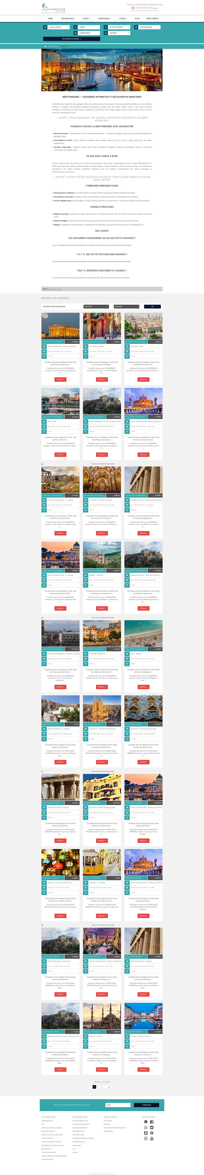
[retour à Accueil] (45, 46)
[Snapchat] (146, 1132)
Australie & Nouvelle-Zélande (51, 1128)
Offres (122, 19)
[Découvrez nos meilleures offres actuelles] (102, 464)
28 (109, 1087)
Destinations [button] (67, 19)
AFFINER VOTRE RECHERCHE (54, 306)
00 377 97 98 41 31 (143, 8)
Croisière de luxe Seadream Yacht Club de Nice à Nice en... (60, 438)
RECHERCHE (70, 39)
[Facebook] (151, 1122)
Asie (42, 1124)
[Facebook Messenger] (146, 1121)
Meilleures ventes (79, 1131)
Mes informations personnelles (115, 1128)
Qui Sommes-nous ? (79, 1142)
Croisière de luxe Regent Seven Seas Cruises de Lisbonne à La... (102, 899)
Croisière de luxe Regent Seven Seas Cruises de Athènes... (60, 746)
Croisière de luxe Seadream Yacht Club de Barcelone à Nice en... (143, 363)
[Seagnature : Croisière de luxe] (70, 7)
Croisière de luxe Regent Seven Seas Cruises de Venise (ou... (102, 978)
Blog (137, 19)
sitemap (75, 1152)
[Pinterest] (151, 1133)
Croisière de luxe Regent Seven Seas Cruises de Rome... (143, 824)
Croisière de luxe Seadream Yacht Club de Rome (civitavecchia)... (143, 438)
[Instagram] (146, 1138)
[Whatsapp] (146, 1127)
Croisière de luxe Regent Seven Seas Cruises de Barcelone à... (102, 746)
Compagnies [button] (104, 19)
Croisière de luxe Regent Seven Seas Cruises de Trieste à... (143, 1053)
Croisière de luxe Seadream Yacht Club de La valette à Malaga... (102, 363)
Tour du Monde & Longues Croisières (54, 1156)
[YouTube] (151, 1138)
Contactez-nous (78, 1135)
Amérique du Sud (47, 1121)
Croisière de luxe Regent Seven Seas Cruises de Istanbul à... (102, 1053)
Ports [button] (86, 19)
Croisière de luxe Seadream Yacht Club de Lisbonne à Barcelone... (102, 671)
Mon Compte (153, 19)
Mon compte (108, 1121)
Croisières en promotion (81, 1124)
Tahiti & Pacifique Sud (48, 1152)
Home (50, 19)
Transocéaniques (47, 1159)
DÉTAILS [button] (60, 379)
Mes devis (107, 1124)
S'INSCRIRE (146, 1105)
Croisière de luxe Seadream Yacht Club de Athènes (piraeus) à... (60, 363)
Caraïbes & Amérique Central (51, 1142)
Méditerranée (46, 1149)
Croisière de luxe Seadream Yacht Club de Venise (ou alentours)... (60, 671)
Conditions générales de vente (83, 1138)
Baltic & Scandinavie (48, 1131)
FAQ (74, 1149)
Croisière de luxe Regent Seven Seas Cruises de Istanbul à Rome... (60, 899)
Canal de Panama (47, 1138)
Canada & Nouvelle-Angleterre (52, 1135)
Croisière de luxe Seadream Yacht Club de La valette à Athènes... (102, 517)
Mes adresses (108, 1131)
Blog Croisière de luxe (80, 1121)
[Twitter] (151, 1127)
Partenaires (77, 1145)
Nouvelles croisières (80, 1128)
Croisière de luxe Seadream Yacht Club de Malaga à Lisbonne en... (102, 592)
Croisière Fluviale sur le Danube (52, 1145)
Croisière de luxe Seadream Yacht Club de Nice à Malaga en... (143, 671)
